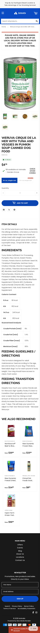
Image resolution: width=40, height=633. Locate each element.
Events (20, 548)
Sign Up (20, 599)
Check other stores (32, 171)
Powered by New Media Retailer (19, 621)
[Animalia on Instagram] (36, 612)
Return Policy (29, 606)
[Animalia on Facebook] (33, 612)
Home (4, 27)
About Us (20, 554)
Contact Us (20, 560)
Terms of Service (9, 608)
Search (7, 606)
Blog (20, 551)
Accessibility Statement (26, 608)
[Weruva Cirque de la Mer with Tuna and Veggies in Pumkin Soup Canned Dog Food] (5, 116)
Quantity (5, 188)
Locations (20, 557)
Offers (20, 544)
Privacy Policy (17, 606)
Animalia (22, 618)
